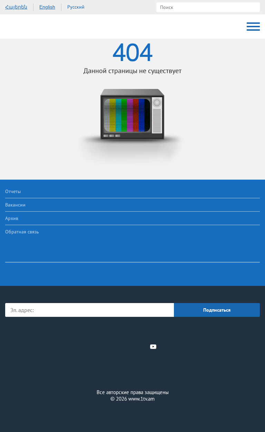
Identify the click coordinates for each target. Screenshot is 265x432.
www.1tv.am (141, 398)
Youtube (153, 346)
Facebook (108, 346)
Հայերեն (16, 7)
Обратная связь (22, 232)
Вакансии (15, 205)
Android (152, 331)
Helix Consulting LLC (132, 415)
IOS (113, 331)
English (47, 7)
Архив (11, 218)
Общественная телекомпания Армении (34, 26)
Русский (76, 7)
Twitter (118, 346)
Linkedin (130, 346)
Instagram (142, 346)
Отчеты (13, 191)
